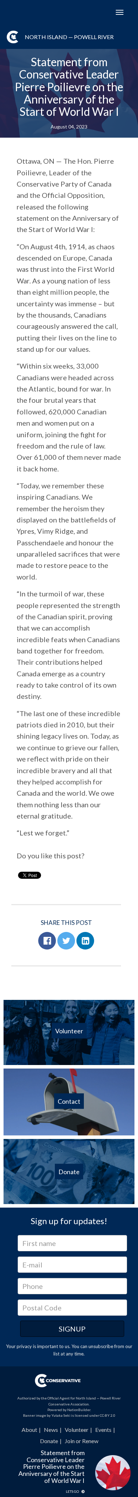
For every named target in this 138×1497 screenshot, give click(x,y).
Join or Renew (81, 1441)
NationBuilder (78, 1410)
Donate (49, 1441)
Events (103, 1429)
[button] (47, 941)
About (29, 1429)
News (51, 1429)
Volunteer (76, 1429)
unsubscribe (100, 1346)
